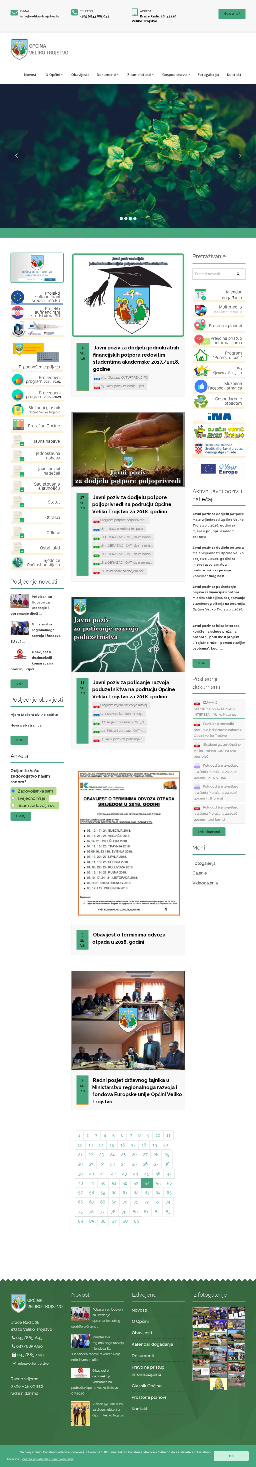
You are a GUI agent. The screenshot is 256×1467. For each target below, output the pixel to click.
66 (80, 1202)
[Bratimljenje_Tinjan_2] (201, 1321)
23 (101, 1154)
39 (80, 1173)
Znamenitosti (139, 74)
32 (102, 1163)
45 (146, 1173)
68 (102, 1202)
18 (144, 1144)
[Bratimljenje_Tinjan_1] (218, 1325)
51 (114, 1183)
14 (101, 1144)
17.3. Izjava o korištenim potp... (122, 714)
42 (113, 1173)
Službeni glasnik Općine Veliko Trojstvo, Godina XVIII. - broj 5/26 (217, 750)
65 (169, 1192)
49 (91, 1183)
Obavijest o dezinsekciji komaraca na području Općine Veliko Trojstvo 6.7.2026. (94, 1382)
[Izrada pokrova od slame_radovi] (218, 1339)
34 (123, 1163)
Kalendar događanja (152, 1344)
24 (112, 1154)
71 (136, 1202)
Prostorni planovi (149, 1397)
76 (91, 1211)
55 (158, 1183)
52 (124, 1183)
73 (157, 1202)
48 (80, 1183)
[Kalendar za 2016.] (201, 1334)
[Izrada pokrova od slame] (236, 1336)
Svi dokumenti (209, 832)
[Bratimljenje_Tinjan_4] (218, 1312)
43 (124, 1173)
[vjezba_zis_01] (218, 1354)
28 (156, 1154)
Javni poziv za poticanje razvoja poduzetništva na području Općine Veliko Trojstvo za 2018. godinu (133, 689)
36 (145, 1163)
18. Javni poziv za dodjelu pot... (123, 571)
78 (113, 1211)
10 (158, 1135)
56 (169, 1183)
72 (146, 1202)
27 (145, 1154)
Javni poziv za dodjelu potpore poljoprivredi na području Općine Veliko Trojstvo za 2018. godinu (132, 504)
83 (168, 1211)
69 (114, 1202)
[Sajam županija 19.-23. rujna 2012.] (218, 1370)
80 (135, 1211)
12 (80, 1144)
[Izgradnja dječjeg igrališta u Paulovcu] (236, 1380)
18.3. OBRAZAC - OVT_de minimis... (126, 545)
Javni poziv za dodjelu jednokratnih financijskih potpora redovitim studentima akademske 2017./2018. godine (136, 358)
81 (146, 1211)
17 (133, 1144)
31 (91, 1163)
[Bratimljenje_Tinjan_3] (236, 1312)
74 (168, 1202)
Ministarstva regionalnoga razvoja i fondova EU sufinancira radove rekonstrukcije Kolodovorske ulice (97, 1348)
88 (125, 1221)
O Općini (53, 74)
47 (169, 1173)
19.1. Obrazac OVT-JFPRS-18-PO (124, 377)
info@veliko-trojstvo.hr (40, 16)
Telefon (86, 11)
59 (102, 1192)
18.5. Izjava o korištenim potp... (122, 529)
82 (157, 1211)
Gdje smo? (232, 13)
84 (80, 1221)
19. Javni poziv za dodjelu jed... (123, 386)
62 (136, 1192)
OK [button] (231, 1456)
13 (90, 1144)
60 (114, 1192)
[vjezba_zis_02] (236, 1351)
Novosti (31, 74)
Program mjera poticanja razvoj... (124, 705)
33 (112, 1163)
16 (122, 1144)
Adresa (146, 11)
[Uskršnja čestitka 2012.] (218, 1383)
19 (154, 1144)
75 (80, 1211)
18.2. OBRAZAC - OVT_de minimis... (126, 554)
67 (91, 1202)
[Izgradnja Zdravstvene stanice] (201, 1374)
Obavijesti (80, 74)
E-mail (25, 11)
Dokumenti (106, 74)
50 (103, 1183)
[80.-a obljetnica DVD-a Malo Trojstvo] (236, 1366)
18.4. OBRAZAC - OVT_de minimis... (126, 537)
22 (90, 1154)
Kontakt (234, 74)
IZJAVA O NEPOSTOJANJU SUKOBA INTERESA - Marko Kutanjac (215, 708)
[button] (47, 1459)
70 (125, 1202)
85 (91, 1221)
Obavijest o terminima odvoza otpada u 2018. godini (129, 938)
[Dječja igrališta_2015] (201, 1347)
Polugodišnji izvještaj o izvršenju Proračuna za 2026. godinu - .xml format (216, 771)
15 (112, 1144)
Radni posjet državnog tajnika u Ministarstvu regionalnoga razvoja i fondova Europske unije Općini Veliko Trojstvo (137, 1091)
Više (19, 684)
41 (102, 1173)
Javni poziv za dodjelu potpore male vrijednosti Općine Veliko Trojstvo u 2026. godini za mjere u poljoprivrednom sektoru (218, 525)
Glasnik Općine (147, 1385)
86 (103, 1221)
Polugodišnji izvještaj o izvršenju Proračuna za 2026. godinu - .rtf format (216, 792)
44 (135, 1173)
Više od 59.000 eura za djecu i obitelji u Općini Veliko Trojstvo (108, 1409)
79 (124, 1211)
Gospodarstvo (174, 74)
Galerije (199, 872)
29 (167, 1154)
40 (91, 1173)
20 (165, 1144)
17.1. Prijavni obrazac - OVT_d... (123, 731)
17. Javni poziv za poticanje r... (122, 739)
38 (167, 1163)
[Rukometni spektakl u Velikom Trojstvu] (201, 1360)
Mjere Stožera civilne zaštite (34, 715)
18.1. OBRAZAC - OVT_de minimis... (126, 562)
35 (134, 1163)
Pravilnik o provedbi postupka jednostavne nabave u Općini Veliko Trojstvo (218, 729)
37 (156, 1163)
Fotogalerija (208, 74)
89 (136, 1221)
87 (114, 1221)
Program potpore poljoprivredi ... (124, 520)
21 (80, 1154)
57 (80, 1192)
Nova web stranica (26, 725)
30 (80, 1163)
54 (147, 1183)
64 (158, 1192)
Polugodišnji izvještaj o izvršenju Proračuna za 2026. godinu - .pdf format (216, 813)
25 (123, 1154)
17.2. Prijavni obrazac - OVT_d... (123, 722)
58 (91, 1192)
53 (136, 1183)
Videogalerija (205, 882)
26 (134, 1154)
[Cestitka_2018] (201, 1310)
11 (168, 1135)
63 (146, 1192)
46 (158, 1173)
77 (102, 1211)
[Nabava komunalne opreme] (236, 1324)
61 (125, 1192)
